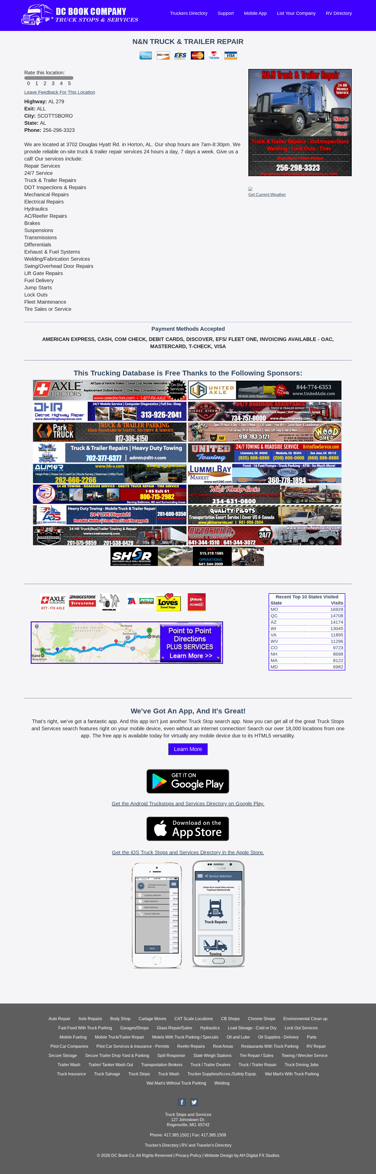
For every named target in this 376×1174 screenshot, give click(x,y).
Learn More (188, 749)
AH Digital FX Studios (259, 1155)
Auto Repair (59, 1019)
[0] (28, 78)
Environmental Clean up (305, 1019)
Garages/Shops (134, 1028)
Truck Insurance (71, 1074)
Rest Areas (223, 1046)
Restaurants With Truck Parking (269, 1046)
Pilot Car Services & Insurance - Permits (132, 1046)
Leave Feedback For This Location (59, 92)
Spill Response (171, 1055)
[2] (45, 78)
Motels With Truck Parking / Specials (185, 1037)
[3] (53, 78)
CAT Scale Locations (193, 1019)
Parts (311, 1037)
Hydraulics (210, 1028)
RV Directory (339, 13)
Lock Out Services (301, 1028)
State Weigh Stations (212, 1055)
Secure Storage (63, 1055)
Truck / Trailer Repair (258, 1065)
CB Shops (230, 1019)
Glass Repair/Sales (174, 1028)
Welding (221, 1083)
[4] (61, 78)
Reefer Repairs (191, 1046)
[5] (69, 78)
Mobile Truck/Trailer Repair (119, 1037)
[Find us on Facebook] (181, 1104)
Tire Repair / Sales (256, 1055)
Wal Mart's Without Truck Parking (176, 1083)
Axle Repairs (90, 1019)
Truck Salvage (107, 1074)
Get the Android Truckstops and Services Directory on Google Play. (188, 803)
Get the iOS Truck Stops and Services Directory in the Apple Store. (188, 852)
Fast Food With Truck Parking (85, 1028)
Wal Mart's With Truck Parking (292, 1074)
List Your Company (296, 13)
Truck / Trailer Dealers (210, 1065)
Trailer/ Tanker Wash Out (111, 1065)
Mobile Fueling (73, 1037)
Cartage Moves (152, 1019)
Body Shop (120, 1019)
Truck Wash (168, 1074)
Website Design (218, 1155)
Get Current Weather (267, 194)
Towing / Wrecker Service (305, 1055)
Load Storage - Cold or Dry (252, 1028)
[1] (36, 78)
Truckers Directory (188, 13)
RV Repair (316, 1046)
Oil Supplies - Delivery (278, 1037)
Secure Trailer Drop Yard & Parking (117, 1055)
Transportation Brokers (161, 1065)
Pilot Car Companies (69, 1046)
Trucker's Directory (162, 1145)
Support (226, 13)
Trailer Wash (69, 1065)
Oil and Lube (238, 1037)
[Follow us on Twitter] (194, 1104)
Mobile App (255, 13)
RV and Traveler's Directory (206, 1145)
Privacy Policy (188, 1155)
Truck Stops (139, 1074)
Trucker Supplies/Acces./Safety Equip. (222, 1074)
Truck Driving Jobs (301, 1065)
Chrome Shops (261, 1019)
